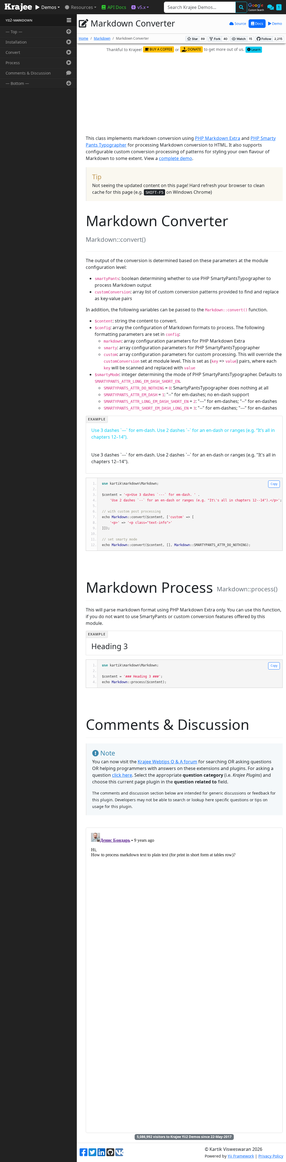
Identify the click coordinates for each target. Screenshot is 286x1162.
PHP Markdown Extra (217, 138)
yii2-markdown (19, 20)
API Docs (116, 7)
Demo (276, 23)
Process (13, 62)
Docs (258, 23)
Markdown (102, 38)
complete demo (175, 158)
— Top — (14, 31)
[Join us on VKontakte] (119, 1152)
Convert (13, 52)
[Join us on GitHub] (110, 1152)
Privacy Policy (270, 1156)
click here (122, 775)
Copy (274, 484)
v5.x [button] (141, 7)
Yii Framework (241, 1156)
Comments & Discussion (28, 73)
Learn (255, 49)
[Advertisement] (186, 94)
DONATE (194, 49)
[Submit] (241, 7)
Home (83, 38)
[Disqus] (184, 900)
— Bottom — (17, 83)
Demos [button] (48, 7)
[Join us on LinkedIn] (101, 1152)
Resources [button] (81, 7)
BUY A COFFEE (160, 49)
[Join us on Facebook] (83, 1152)
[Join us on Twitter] (92, 1152)
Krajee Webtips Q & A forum (167, 762)
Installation (16, 42)
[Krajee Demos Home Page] (18, 7)
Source (240, 23)
